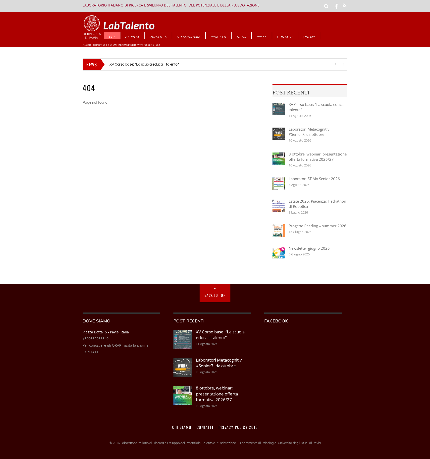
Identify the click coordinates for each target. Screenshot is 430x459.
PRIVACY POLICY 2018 (238, 427)
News (241, 36)
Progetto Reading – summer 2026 (317, 225)
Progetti (218, 36)
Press (262, 36)
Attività (132, 36)
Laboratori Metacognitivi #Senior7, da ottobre (146, 64)
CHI (112, 36)
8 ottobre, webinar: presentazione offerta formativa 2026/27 (318, 157)
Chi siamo (182, 427)
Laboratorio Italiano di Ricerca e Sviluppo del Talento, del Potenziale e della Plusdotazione (171, 5)
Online (309, 36)
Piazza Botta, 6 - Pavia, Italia (106, 332)
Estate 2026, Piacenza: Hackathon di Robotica (317, 204)
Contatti (285, 36)
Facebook (276, 320)
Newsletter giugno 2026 (309, 248)
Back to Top (215, 295)
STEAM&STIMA (188, 36)
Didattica (158, 36)
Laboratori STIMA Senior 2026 (314, 178)
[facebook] (336, 5)
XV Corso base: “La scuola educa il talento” (317, 107)
